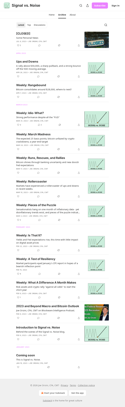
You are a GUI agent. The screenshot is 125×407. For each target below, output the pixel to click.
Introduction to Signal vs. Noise (38, 327)
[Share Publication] (87, 5)
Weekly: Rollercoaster (31, 181)
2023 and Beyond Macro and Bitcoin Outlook (47, 306)
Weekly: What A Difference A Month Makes (46, 282)
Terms (73, 385)
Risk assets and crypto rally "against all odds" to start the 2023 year (45, 288)
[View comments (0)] (39, 45)
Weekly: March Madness (33, 134)
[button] (51, 14)
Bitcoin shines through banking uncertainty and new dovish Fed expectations (47, 164)
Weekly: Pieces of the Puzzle (36, 205)
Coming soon (25, 355)
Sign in (116, 5)
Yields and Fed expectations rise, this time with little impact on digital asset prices (47, 241)
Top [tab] (29, 25)
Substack (47, 400)
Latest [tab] (21, 25)
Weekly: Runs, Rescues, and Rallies (40, 158)
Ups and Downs (27, 61)
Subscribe (99, 5)
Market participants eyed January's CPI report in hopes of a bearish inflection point (47, 265)
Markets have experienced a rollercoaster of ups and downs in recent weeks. (47, 187)
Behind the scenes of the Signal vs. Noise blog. (40, 331)
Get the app (77, 392)
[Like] (18, 76)
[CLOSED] (23, 33)
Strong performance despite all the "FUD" (38, 117)
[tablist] (31, 25)
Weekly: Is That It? (29, 235)
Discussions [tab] (39, 25)
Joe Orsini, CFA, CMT (37, 41)
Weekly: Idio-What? (30, 113)
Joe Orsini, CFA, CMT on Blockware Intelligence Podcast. (45, 310)
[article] (62, 39)
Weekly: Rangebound (31, 85)
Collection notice (86, 385)
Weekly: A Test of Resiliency (35, 259)
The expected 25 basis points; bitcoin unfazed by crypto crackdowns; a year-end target (45, 140)
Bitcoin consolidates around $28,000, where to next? (44, 89)
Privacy (64, 385)
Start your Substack (54, 392)
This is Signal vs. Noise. (28, 359)
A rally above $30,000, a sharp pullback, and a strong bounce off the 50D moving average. (48, 67)
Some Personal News (27, 37)
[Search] (81, 5)
